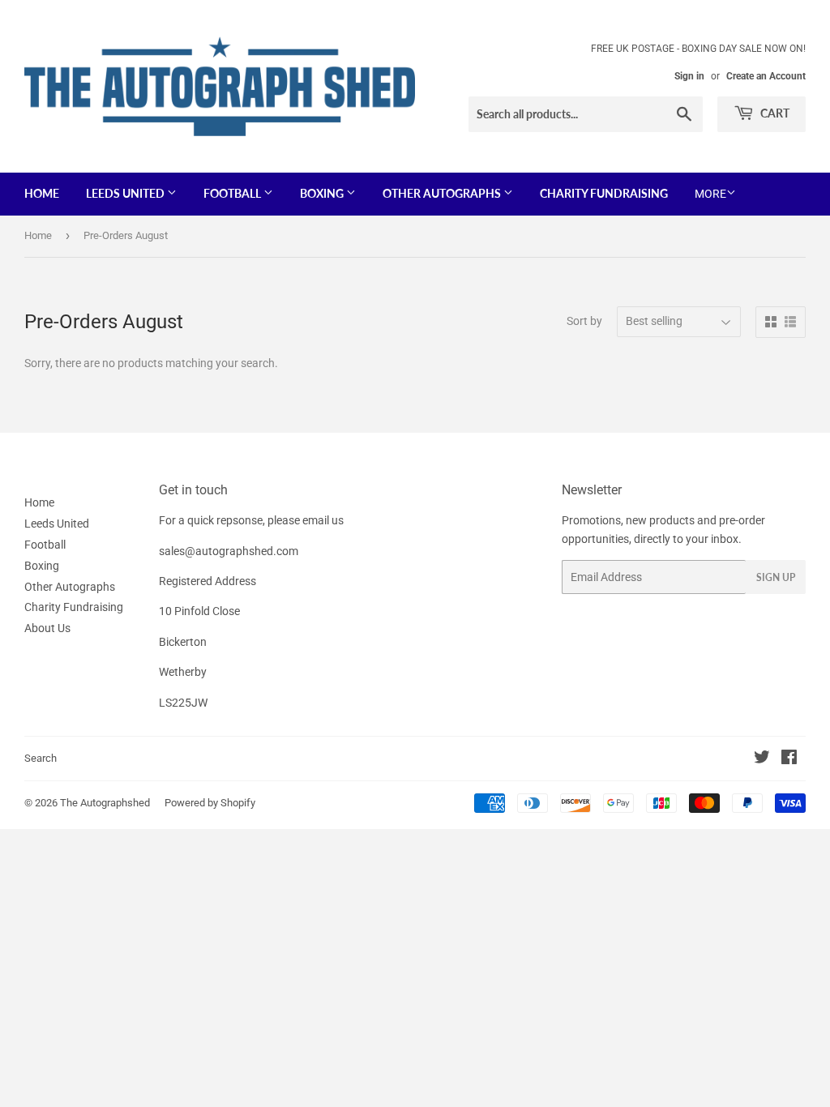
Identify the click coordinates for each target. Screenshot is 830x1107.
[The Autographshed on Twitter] (762, 759)
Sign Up (775, 577)
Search (40, 758)
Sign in (689, 76)
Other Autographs (443, 193)
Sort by (584, 320)
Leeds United (126, 193)
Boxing (323, 193)
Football (233, 193)
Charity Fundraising (604, 193)
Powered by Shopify (210, 803)
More (710, 193)
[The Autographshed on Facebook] (789, 759)
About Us (47, 628)
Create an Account (766, 76)
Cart (773, 113)
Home (41, 193)
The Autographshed (105, 803)
